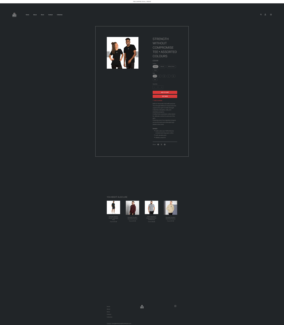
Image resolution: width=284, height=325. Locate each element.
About (35, 14)
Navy (155, 70)
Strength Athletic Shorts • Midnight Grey (113, 218)
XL (173, 76)
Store (42, 14)
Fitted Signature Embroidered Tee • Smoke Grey (151, 218)
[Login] (265, 14)
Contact (50, 14)
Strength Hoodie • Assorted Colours (132, 218)
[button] (108, 54)
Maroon (162, 66)
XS (155, 76)
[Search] (261, 14)
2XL (155, 79)
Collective (59, 14)
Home (27, 14)
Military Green (171, 66)
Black (155, 66)
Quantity (155, 84)
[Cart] (271, 14)
